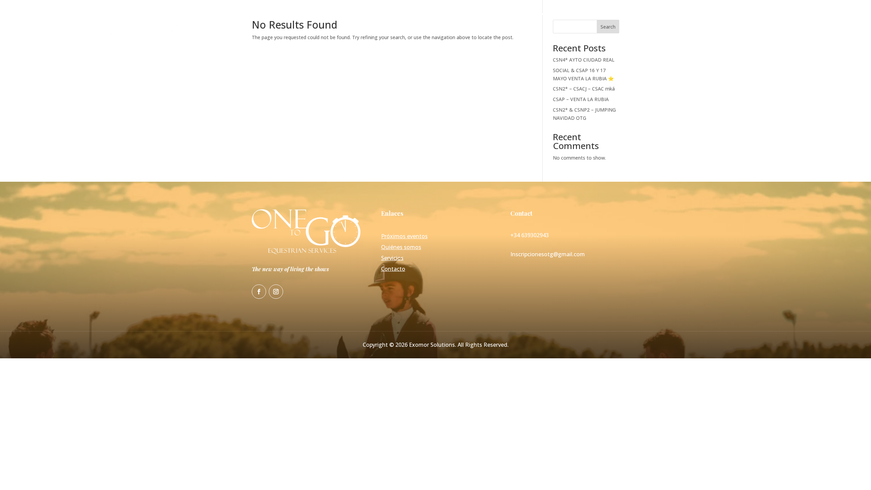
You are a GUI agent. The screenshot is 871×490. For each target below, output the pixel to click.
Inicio (500, 15)
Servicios (617, 15)
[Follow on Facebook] (259, 291)
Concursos (581, 15)
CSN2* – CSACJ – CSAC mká (584, 88)
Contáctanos (655, 15)
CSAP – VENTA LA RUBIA (581, 99)
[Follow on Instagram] (276, 291)
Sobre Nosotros (537, 15)
